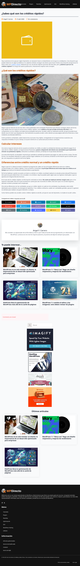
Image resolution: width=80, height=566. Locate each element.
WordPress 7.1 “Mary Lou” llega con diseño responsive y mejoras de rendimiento (58, 270)
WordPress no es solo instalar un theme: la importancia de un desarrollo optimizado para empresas (19, 271)
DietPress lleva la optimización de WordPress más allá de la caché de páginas (19, 303)
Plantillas (38, 4)
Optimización (47, 4)
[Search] (30, 325)
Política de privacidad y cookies (64, 562)
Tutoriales (23, 4)
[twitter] (4, 502)
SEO (55, 4)
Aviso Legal (75, 562)
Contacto (5, 547)
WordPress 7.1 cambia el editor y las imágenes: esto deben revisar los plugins (58, 303)
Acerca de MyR (7, 550)
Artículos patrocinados (9, 541)
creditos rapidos (16, 64)
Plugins (31, 4)
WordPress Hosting (65, 4)
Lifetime (75, 4)
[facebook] (2, 502)
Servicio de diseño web (9, 544)
